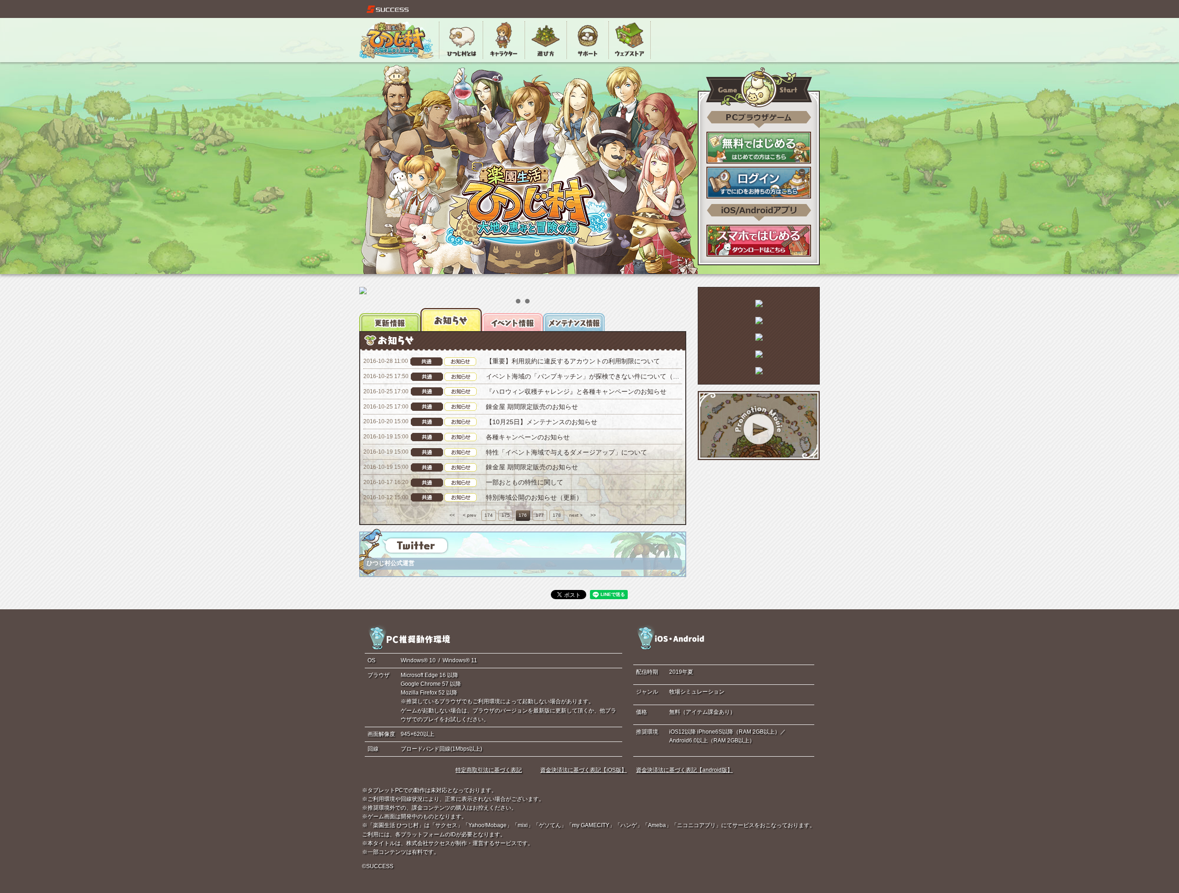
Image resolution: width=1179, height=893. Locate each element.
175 (506, 515)
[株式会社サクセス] (388, 9)
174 (488, 515)
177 (540, 515)
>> (593, 515)
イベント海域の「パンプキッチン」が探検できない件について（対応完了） (595, 376)
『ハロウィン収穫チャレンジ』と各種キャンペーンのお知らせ (576, 391)
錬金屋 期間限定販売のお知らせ (532, 406)
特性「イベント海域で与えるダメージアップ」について (566, 452)
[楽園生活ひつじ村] (396, 40)
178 (557, 515)
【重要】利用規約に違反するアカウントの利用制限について (573, 361)
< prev (469, 515)
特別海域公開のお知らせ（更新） (534, 497)
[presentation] (389, 319)
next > (576, 515)
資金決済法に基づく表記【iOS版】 (583, 770)
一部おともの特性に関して (524, 482)
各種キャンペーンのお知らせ (528, 437)
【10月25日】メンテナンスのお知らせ (541, 422)
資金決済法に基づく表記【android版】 (684, 770)
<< (452, 515)
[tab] (389, 319)
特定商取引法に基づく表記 (488, 770)
